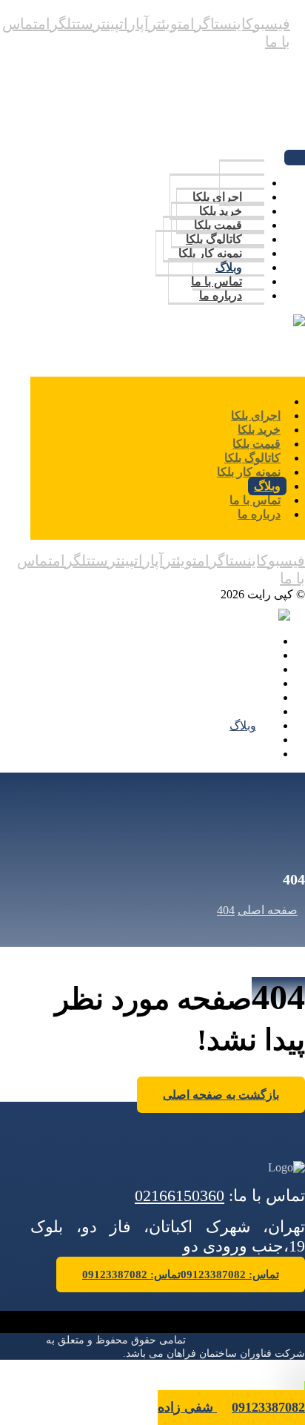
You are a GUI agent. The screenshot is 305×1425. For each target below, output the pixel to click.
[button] (268, 24)
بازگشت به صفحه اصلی (221, 1094)
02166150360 (179, 1195)
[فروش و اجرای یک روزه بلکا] (270, 321)
